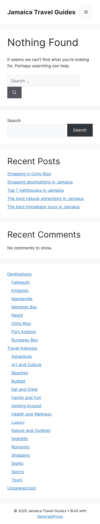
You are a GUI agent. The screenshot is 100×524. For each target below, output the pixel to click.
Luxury (18, 422)
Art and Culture (26, 364)
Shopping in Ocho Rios (29, 173)
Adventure (21, 356)
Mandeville (22, 298)
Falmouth (20, 282)
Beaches (19, 372)
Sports (17, 471)
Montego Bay (24, 307)
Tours (16, 480)
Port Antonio (23, 331)
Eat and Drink (24, 389)
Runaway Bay (24, 340)
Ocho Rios (21, 323)
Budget (18, 381)
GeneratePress (50, 516)
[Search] (14, 92)
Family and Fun (26, 397)
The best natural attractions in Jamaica (45, 198)
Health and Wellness (31, 414)
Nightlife (19, 438)
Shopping (20, 455)
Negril (17, 315)
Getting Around (26, 405)
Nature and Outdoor (31, 430)
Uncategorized (21, 488)
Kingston (20, 290)
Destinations (19, 274)
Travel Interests (22, 348)
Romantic (20, 447)
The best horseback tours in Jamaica (43, 206)
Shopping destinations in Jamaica (40, 182)
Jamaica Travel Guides (41, 12)
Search (14, 120)
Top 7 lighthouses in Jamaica (35, 190)
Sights (17, 463)
